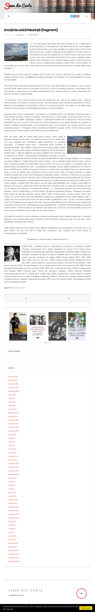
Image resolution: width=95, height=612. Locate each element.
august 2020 (12, 521)
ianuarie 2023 (12, 416)
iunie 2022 (11, 442)
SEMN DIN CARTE (25, 590)
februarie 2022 (13, 456)
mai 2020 (11, 532)
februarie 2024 (13, 376)
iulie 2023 (11, 398)
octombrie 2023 (13, 387)
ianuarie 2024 (12, 380)
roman (23, 288)
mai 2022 (11, 445)
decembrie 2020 (13, 507)
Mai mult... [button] (10, 609)
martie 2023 (12, 409)
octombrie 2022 (13, 427)
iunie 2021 (11, 485)
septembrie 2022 (13, 431)
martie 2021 (12, 496)
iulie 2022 (11, 438)
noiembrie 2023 (13, 384)
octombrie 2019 (13, 558)
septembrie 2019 (13, 561)
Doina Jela (20, 34)
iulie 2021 (11, 481)
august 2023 (12, 395)
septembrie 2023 (13, 391)
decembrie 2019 (13, 550)
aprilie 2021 (12, 492)
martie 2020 (12, 539)
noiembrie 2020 (13, 510)
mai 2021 (11, 489)
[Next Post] (69, 298)
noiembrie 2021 (13, 467)
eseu (19, 288)
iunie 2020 (11, 529)
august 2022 (12, 434)
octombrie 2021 (13, 471)
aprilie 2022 (12, 449)
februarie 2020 (13, 543)
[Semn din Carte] (18, 6)
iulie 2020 (11, 525)
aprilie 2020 (12, 536)
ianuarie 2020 (12, 547)
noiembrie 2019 (13, 554)
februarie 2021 (13, 500)
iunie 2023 (11, 402)
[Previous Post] (26, 298)
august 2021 (12, 478)
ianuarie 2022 (12, 460)
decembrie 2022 (13, 420)
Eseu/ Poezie (33, 34)
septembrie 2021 (13, 474)
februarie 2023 (13, 413)
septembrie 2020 (13, 518)
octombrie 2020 (13, 514)
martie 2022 (12, 452)
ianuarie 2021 (12, 503)
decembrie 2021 (13, 463)
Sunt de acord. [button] (85, 608)
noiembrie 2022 (13, 423)
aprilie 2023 (12, 405)
